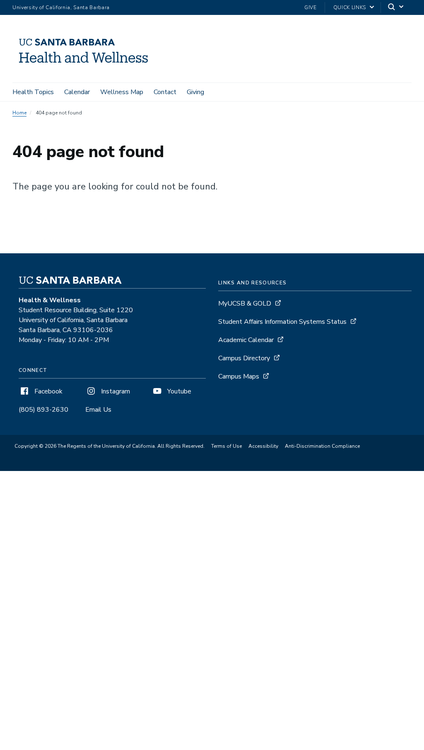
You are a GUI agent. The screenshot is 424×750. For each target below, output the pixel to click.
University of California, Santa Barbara (61, 7)
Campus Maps (238, 376)
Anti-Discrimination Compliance (322, 446)
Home (19, 112)
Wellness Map (121, 92)
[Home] (86, 70)
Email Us (98, 409)
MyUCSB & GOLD (244, 303)
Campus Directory (244, 358)
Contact (165, 92)
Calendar (77, 92)
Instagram (114, 391)
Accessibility (263, 446)
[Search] (396, 7)
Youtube (178, 391)
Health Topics (33, 92)
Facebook (48, 391)
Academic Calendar (246, 340)
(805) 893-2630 (43, 409)
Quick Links (349, 7)
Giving (195, 92)
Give (310, 7)
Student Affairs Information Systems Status (282, 321)
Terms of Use (226, 446)
